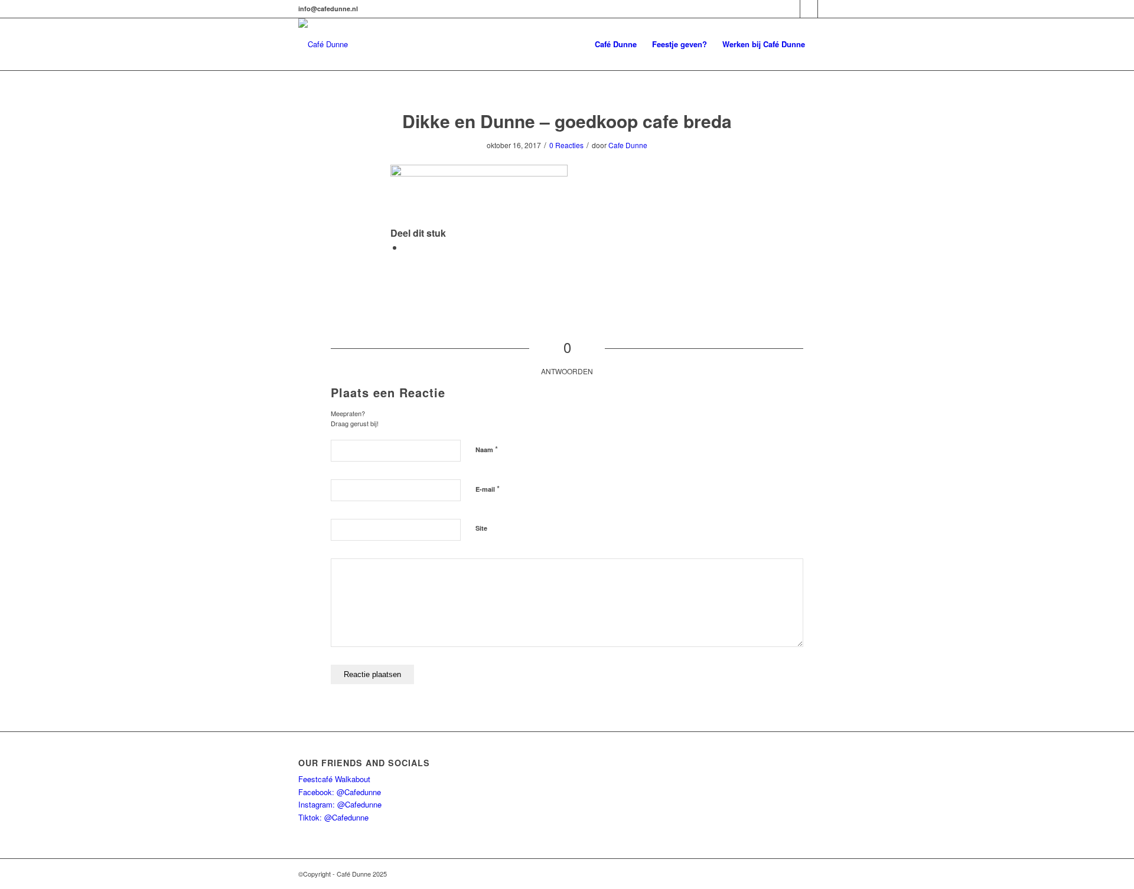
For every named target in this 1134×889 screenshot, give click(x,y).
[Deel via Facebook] (406, 247)
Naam (486, 449)
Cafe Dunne (627, 145)
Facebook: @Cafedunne (339, 792)
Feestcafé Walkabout (334, 779)
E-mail (487, 488)
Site (481, 528)
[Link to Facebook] (791, 9)
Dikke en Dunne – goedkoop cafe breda (567, 120)
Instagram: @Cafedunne (340, 804)
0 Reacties (566, 145)
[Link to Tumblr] (827, 9)
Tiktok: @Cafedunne (333, 817)
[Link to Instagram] (808, 9)
